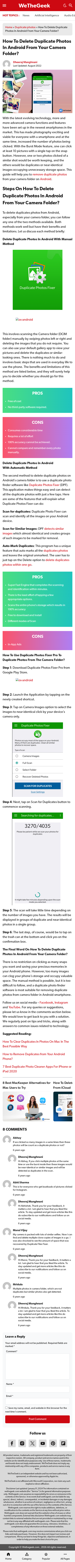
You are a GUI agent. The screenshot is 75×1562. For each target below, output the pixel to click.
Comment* (11, 1351)
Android (45, 179)
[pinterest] (53, 1446)
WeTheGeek (34, 6)
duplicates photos (56, 551)
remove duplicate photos (50, 174)
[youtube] (43, 1446)
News (26, 15)
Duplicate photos (25, 27)
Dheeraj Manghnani (25, 62)
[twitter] (32, 1446)
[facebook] (12, 1446)
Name (10, 1384)
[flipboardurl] (63, 1446)
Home (8, 27)
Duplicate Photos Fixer (44, 485)
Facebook (46, 1002)
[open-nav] (4, 5)
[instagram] (22, 1446)
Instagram (61, 1002)
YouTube (14, 1007)
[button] (65, 6)
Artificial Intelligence (47, 15)
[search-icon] (70, 6)
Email (9, 1396)
